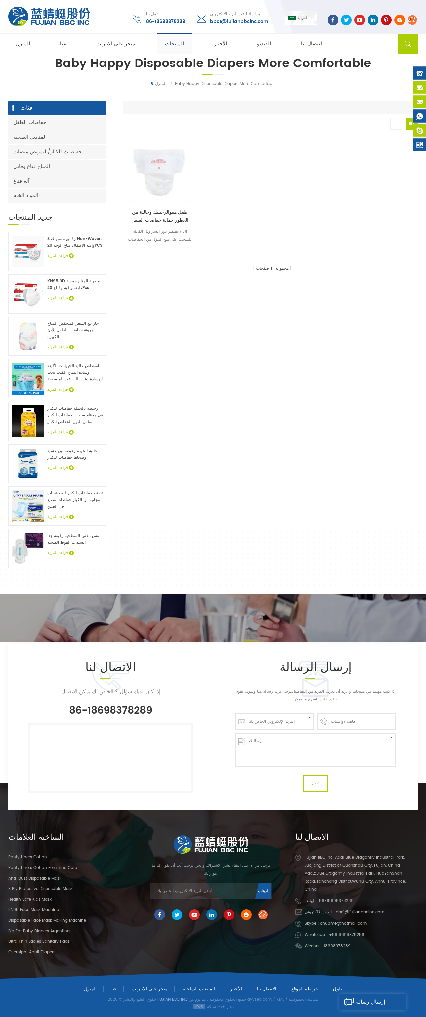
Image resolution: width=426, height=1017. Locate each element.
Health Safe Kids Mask (30, 899)
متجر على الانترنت (115, 44)
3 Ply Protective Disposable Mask (40, 889)
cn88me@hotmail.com (343, 923)
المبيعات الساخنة (199, 989)
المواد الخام (25, 195)
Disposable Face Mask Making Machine (47, 920)
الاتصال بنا (311, 44)
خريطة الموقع (304, 989)
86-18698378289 (165, 21)
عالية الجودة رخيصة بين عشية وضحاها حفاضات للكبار (72, 454)
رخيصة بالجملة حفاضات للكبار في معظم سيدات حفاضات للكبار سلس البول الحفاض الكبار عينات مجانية (75, 415)
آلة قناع (21, 181)
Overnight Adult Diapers (31, 952)
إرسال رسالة (370, 1002)
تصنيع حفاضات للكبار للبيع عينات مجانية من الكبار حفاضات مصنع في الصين (75, 500)
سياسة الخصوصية (303, 999)
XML (280, 999)
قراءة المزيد (160, 254)
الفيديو (264, 44)
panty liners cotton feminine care (42, 868)
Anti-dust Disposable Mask (34, 878)
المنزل (23, 44)
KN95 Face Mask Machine (33, 910)
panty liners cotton (27, 857)
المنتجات (174, 44)
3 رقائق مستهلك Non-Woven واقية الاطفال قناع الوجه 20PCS (74, 242)
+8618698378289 (346, 935)
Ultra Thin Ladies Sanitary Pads (39, 941)
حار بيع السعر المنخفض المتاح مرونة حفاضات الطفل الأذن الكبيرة (73, 330)
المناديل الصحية (30, 137)
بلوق (337, 989)
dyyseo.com (259, 999)
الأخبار (220, 44)
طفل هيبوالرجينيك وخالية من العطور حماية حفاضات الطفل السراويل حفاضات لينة (159, 216)
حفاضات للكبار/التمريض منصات (47, 152)
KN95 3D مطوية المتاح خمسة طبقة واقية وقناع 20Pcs (73, 284)
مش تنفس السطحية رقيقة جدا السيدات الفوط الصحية (73, 539)
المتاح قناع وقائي (31, 166)
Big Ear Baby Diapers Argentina (39, 931)
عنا (63, 44)
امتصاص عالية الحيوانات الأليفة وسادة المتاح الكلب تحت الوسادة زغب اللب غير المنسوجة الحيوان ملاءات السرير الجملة (75, 373)
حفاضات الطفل (29, 122)
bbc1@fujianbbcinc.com (239, 21)
